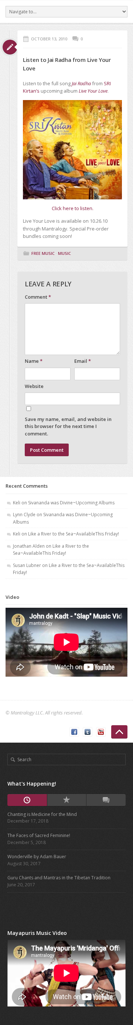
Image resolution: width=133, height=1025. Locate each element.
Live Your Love (93, 90)
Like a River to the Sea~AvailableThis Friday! (73, 534)
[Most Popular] (66, 800)
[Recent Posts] (27, 800)
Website (34, 386)
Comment (38, 296)
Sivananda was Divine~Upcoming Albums (71, 503)
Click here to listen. (72, 208)
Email (82, 361)
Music (64, 253)
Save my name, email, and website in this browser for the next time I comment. (68, 426)
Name (33, 361)
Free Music (43, 253)
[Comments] (106, 800)
